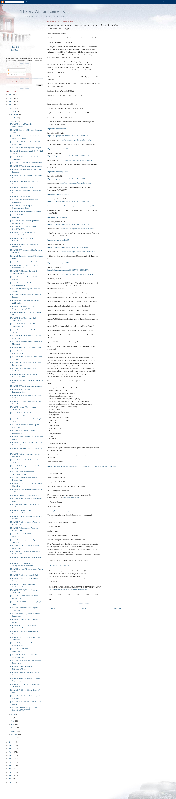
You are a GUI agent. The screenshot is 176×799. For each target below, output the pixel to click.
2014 (11, 765)
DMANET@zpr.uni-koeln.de (59, 565)
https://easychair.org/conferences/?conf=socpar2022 (78, 206)
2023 (11, 105)
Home (84, 608)
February (14, 734)
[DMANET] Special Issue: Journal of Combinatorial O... (23, 319)
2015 (11, 762)
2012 (11, 772)
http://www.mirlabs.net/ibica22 (58, 240)
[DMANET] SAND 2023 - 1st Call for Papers (25, 347)
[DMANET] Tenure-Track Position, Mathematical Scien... (22, 472)
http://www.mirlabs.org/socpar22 (58, 194)
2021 (11, 742)
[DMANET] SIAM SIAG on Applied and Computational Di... (24, 375)
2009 (11, 782)
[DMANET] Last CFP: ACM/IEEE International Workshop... (22, 511)
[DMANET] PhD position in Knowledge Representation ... (24, 632)
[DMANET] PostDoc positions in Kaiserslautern (21, 239)
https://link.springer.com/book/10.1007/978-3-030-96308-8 (68, 135)
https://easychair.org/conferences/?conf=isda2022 (77, 140)
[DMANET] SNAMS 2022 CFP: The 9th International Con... (24, 266)
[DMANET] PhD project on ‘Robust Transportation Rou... (22, 233)
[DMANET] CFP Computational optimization (26, 162)
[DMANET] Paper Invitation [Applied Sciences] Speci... (23, 644)
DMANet (14, 50)
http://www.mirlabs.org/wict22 (58, 263)
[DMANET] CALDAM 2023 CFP (21, 187)
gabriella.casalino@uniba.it (71, 497)
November (15, 114)
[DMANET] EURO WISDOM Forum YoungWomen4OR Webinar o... (22, 564)
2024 (11, 101)
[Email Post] (49, 599)
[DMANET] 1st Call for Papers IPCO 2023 (24, 495)
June (13, 721)
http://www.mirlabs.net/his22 (57, 149)
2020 (11, 745)
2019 (11, 748)
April (13, 728)
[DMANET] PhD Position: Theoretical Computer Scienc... (23, 272)
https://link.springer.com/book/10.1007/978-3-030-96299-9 (68, 247)
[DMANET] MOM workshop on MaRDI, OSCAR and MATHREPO (24, 708)
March (13, 731)
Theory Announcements (42, 11)
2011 (11, 775)
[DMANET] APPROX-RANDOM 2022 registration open (23, 655)
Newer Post (51, 608)
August (13, 714)
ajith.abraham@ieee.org (60, 511)
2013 (11, 769)
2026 (11, 95)
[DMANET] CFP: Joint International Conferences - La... (23, 585)
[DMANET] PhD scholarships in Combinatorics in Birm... (21, 206)
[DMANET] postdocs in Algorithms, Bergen (25, 147)
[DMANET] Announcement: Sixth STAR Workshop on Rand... (24, 137)
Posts (11, 70)
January (14, 738)
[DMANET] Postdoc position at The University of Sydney (22, 667)
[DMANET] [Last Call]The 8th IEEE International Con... (23, 390)
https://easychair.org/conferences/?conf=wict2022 (77, 274)
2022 (11, 108)
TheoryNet (15, 47)
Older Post (117, 608)
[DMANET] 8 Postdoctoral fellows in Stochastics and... (23, 369)
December (14, 111)
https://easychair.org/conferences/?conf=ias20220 (77, 183)
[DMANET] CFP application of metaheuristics (26, 166)
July (12, 717)
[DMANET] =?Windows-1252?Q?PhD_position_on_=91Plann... (22, 307)
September (15, 121)
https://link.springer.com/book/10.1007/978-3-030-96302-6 (68, 201)
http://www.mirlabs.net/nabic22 (58, 217)
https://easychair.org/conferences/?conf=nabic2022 (77, 228)
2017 (11, 755)
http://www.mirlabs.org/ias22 (57, 171)
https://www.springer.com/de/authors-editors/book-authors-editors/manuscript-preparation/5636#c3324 (83, 466)
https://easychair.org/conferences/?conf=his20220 (77, 160)
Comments (13, 74)
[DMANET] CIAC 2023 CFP (20, 196)
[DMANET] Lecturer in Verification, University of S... (22, 352)
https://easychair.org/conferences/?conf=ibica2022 (77, 251)
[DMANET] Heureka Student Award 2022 (24, 262)
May (13, 724)
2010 (11, 779)
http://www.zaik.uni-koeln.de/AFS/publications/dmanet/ (68, 589)
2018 (11, 752)
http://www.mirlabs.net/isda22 (57, 128)
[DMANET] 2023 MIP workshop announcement (21, 125)
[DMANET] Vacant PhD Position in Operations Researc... (22, 284)
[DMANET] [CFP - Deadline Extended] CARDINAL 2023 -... (23, 414)
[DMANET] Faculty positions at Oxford (24, 575)
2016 (11, 759)
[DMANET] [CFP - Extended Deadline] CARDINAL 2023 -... (23, 227)
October (14, 118)
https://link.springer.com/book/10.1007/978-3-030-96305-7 (68, 156)
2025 (11, 98)
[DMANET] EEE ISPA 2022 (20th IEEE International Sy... (24, 597)
